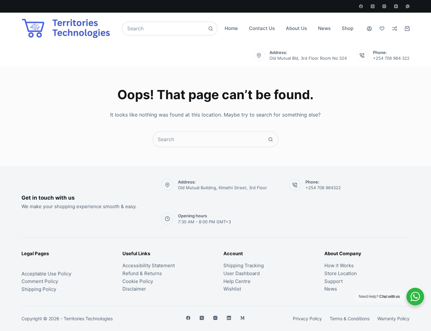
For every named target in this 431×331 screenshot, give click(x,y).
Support (333, 281)
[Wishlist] (382, 28)
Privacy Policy (307, 318)
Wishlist (232, 289)
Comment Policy (39, 281)
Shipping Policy (38, 289)
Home (231, 28)
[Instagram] (384, 6)
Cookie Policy (137, 281)
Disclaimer (134, 289)
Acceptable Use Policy (46, 274)
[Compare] (394, 28)
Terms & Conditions (349, 318)
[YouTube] (396, 6)
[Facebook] (361, 6)
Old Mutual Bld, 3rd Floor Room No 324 (308, 58)
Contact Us (262, 28)
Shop (347, 28)
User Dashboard (241, 273)
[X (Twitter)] (373, 6)
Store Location (340, 273)
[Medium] (242, 318)
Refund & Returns (142, 273)
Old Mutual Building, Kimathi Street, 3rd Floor (222, 187)
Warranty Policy (393, 318)
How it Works (339, 265)
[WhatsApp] (408, 6)
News (324, 28)
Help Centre (237, 281)
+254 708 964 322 (391, 58)
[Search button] (210, 28)
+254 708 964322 (323, 187)
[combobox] (163, 28)
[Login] (369, 28)
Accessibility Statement (148, 265)
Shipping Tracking (243, 265)
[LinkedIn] (229, 318)
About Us (296, 28)
